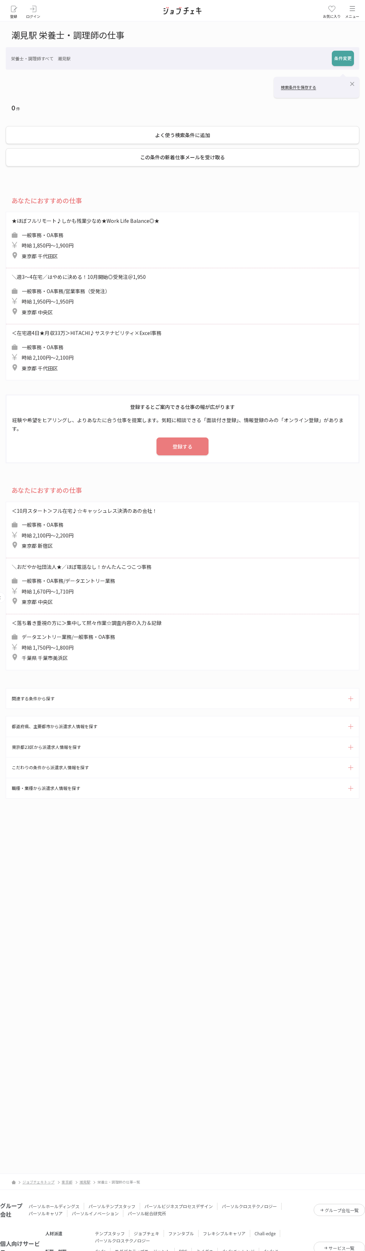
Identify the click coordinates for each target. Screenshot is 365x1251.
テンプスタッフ (110, 1233)
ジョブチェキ (146, 1233)
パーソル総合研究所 (147, 1213)
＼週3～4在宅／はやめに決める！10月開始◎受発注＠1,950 (79, 294)
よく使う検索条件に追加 (182, 135)
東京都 (67, 1182)
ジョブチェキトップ (38, 1182)
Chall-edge (265, 1233)
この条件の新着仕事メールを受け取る (182, 157)
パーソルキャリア (46, 1213)
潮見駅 (84, 1182)
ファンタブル (181, 1233)
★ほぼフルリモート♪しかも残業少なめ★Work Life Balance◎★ (85, 238)
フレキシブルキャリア (224, 1233)
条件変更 (342, 58)
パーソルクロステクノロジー (249, 1206)
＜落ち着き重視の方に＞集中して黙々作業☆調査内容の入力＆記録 (86, 640)
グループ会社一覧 (342, 1210)
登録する (182, 446)
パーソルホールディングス (54, 1206)
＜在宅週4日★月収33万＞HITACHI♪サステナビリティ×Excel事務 (86, 350)
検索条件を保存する (298, 87)
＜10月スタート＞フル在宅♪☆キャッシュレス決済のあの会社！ (84, 528)
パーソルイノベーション (95, 1213)
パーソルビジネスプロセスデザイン (178, 1206)
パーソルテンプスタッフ (111, 1206)
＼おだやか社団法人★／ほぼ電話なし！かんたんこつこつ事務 (81, 584)
